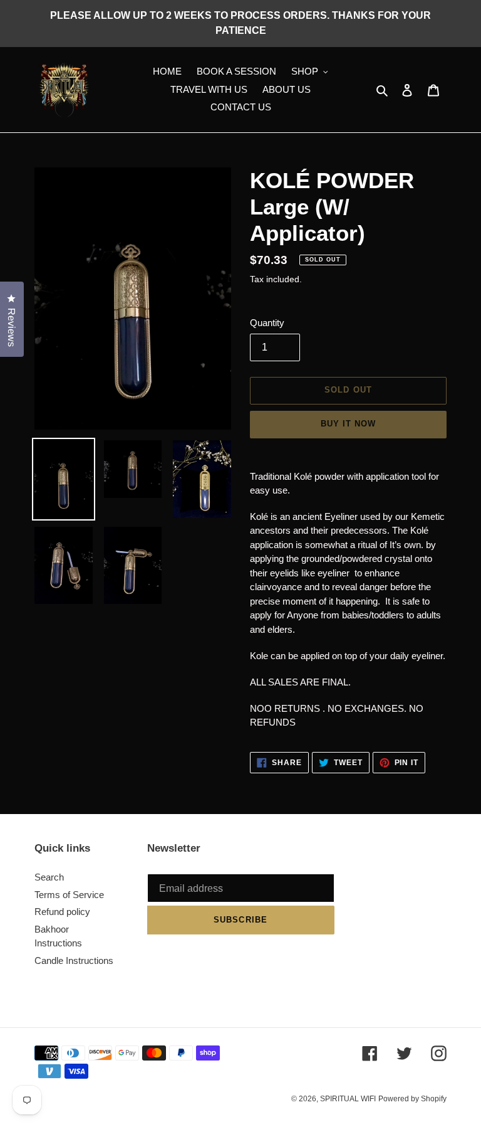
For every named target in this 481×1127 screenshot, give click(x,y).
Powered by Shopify (412, 1098)
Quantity (267, 322)
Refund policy (62, 911)
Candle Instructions (73, 960)
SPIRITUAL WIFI (348, 1098)
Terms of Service (69, 894)
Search (49, 877)
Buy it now (348, 423)
